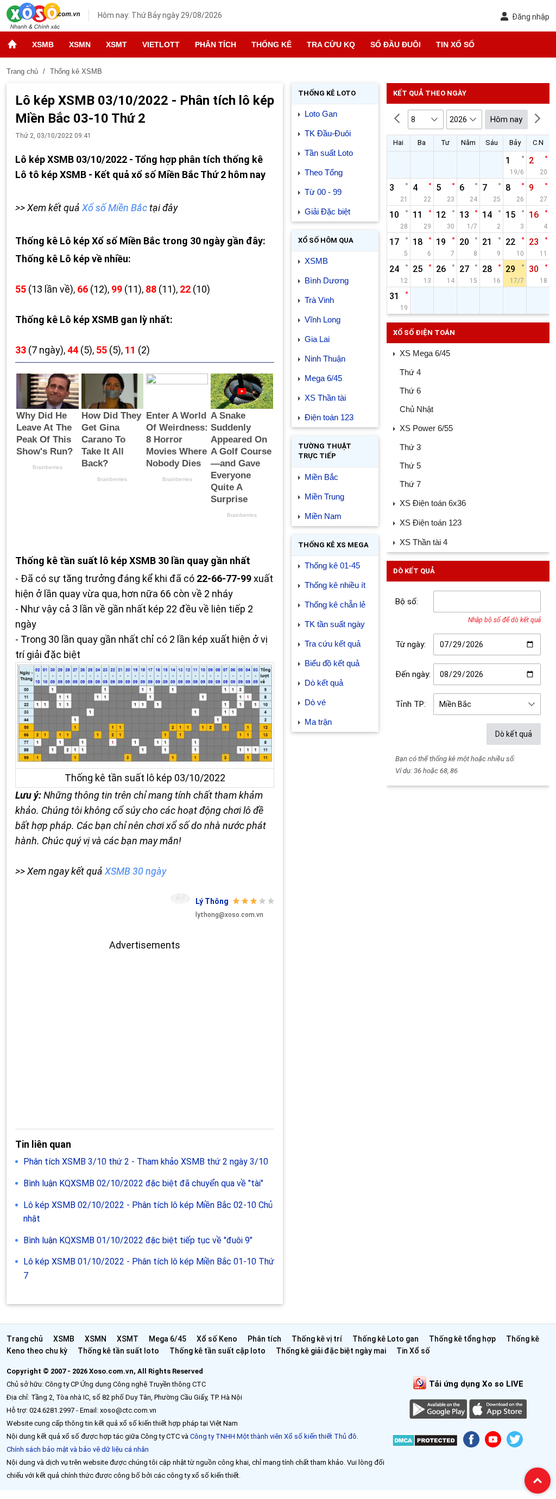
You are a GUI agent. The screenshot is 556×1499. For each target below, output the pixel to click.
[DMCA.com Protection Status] (425, 1442)
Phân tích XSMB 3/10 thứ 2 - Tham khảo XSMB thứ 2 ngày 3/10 (145, 1161)
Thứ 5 (410, 465)
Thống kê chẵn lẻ (335, 604)
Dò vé (315, 702)
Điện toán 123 (329, 417)
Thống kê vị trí (317, 1338)
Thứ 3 (410, 447)
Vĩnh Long (322, 319)
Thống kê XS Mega (333, 545)
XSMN (80, 44)
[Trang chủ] (12, 44)
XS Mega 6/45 (425, 353)
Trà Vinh (319, 300)
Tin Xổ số (455, 44)
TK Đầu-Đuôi (328, 133)
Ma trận (318, 721)
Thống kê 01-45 (332, 565)
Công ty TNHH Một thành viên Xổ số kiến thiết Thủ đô (273, 1436)
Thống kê (271, 44)
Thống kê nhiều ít (335, 585)
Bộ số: (406, 601)
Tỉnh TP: (410, 704)
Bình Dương (327, 280)
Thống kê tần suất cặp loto (217, 1350)
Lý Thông (212, 901)
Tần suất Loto (329, 152)
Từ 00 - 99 (323, 192)
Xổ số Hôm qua (325, 240)
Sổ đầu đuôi (395, 44)
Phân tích (215, 44)
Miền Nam (323, 516)
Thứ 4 (410, 372)
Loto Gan (321, 113)
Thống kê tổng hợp (462, 1338)
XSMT (116, 44)
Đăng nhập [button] (530, 16)
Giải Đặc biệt (327, 211)
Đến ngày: (413, 674)
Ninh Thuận (325, 358)
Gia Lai (317, 339)
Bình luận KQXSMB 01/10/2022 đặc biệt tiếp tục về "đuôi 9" (137, 1240)
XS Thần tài (325, 397)
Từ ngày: (410, 644)
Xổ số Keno (217, 1338)
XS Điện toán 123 (431, 522)
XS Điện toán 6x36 (433, 503)
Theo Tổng (324, 172)
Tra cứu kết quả (333, 643)
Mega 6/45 (323, 378)
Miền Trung (324, 496)
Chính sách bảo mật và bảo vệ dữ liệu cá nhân (78, 1449)
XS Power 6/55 (426, 428)
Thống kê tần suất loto (119, 1350)
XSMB (43, 44)
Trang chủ (25, 1338)
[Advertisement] (144, 1029)
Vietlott (161, 44)
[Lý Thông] (180, 898)
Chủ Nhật (416, 409)
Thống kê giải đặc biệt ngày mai (331, 1350)
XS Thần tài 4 (423, 542)
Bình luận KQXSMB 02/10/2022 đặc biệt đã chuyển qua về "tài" (143, 1183)
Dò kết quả (324, 682)
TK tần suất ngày (335, 624)
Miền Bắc (321, 477)
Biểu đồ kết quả (332, 663)
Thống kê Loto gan (385, 1338)
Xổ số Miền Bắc (114, 207)
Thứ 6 (410, 390)
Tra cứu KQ (331, 44)
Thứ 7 (410, 484)
